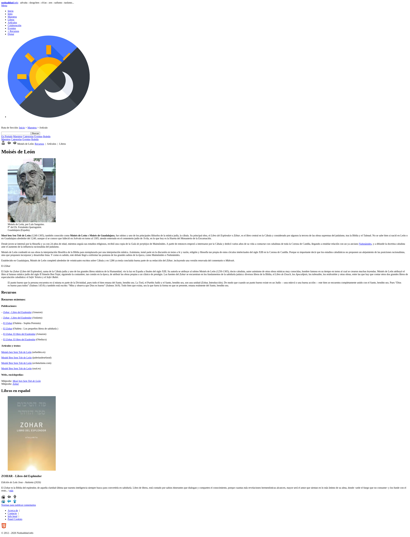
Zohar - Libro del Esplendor (17, 312)
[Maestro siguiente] (15, 143)
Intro (10, 13)
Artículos (12, 22)
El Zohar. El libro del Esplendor (19, 334)
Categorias (28, 136)
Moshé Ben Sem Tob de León (16, 357)
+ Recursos (13, 31)
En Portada (6, 136)
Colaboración (14, 25)
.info (9, 2)
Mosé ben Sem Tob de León (27, 381)
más (11, 490)
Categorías (16, 139)
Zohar (16, 384)
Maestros (12, 16)
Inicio (10, 11)
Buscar (35, 133)
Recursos (39, 143)
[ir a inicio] (3, 497)
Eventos (12, 28)
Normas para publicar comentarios (18, 505)
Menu (4, 5)
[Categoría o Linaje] (3, 143)
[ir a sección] (9, 497)
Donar (11, 34)
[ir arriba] (15, 497)
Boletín (46, 136)
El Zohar (7, 323)
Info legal (12, 516)
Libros (11, 19)
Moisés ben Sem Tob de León (16, 352)
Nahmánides (365, 243)
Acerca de (13, 510)
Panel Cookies (15, 519)
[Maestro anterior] (9, 143)
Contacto (12, 513)
